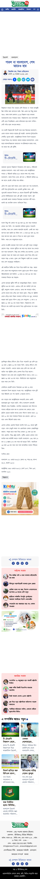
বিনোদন (29, 9)
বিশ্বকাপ (5, 477)
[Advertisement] (20, 33)
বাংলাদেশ (14, 57)
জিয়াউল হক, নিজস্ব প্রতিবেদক (18, 71)
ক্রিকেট (5, 57)
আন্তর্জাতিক (21, 9)
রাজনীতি (13, 9)
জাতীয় (7, 9)
